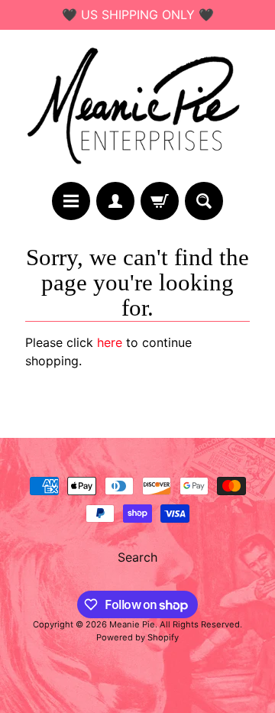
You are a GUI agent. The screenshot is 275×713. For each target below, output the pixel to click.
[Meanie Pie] (137, 106)
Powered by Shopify (137, 637)
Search (137, 557)
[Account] (115, 201)
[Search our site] (204, 201)
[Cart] (160, 201)
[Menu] (71, 201)
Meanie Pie (132, 624)
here (109, 342)
